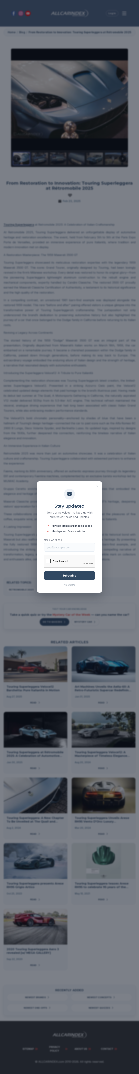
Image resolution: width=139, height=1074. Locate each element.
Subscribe (69, 575)
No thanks (69, 584)
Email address (53, 540)
